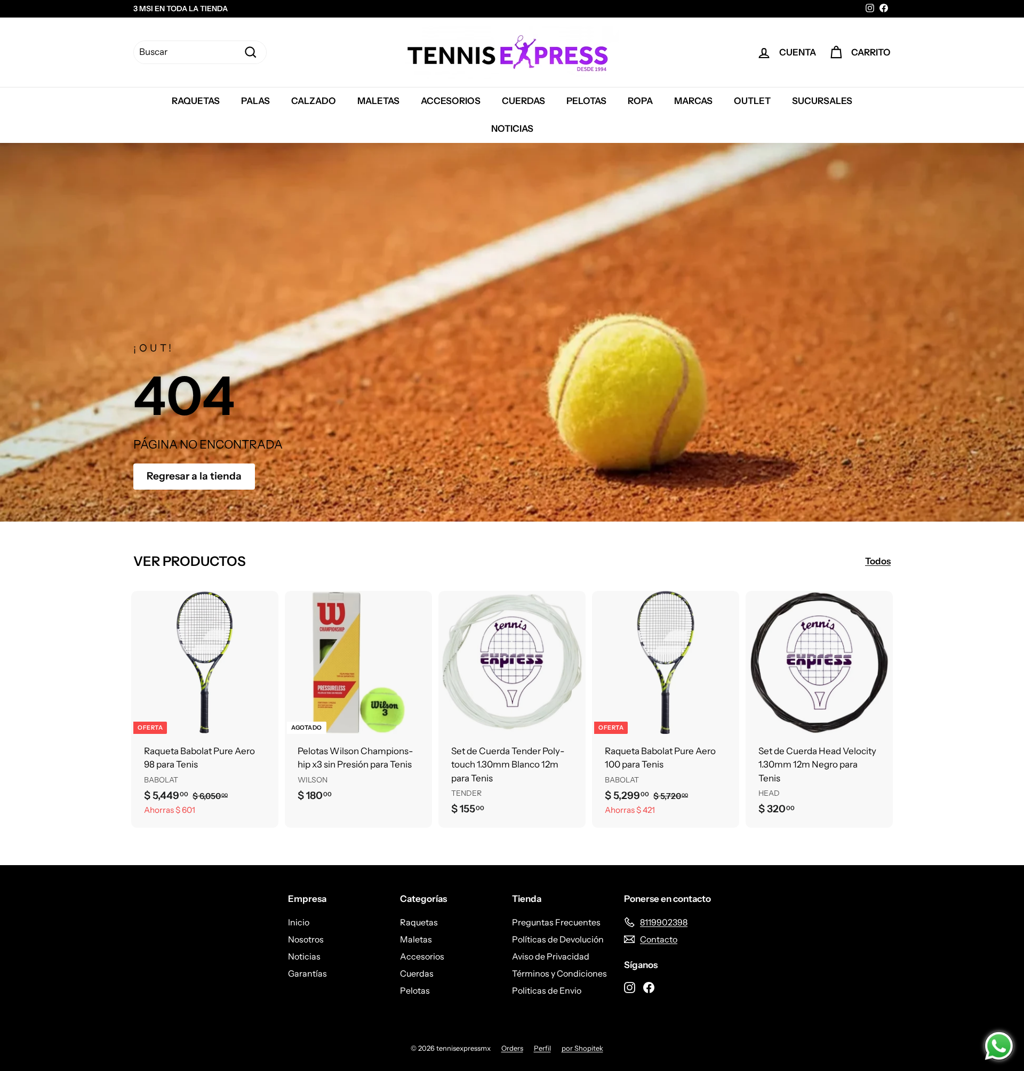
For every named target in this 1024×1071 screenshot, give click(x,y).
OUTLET (752, 100)
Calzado (313, 100)
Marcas (693, 100)
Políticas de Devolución (558, 939)
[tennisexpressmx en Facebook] (648, 986)
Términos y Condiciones (559, 973)
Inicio (298, 922)
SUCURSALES (822, 100)
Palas (255, 100)
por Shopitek (582, 1048)
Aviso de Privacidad (550, 956)
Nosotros (306, 939)
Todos (878, 561)
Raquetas (196, 100)
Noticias (512, 128)
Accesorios (451, 100)
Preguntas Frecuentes (556, 922)
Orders (512, 1048)
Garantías (307, 973)
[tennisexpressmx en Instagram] (629, 986)
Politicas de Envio (546, 990)
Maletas (378, 100)
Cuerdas (523, 100)
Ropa (640, 100)
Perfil (542, 1048)
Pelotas (586, 100)
